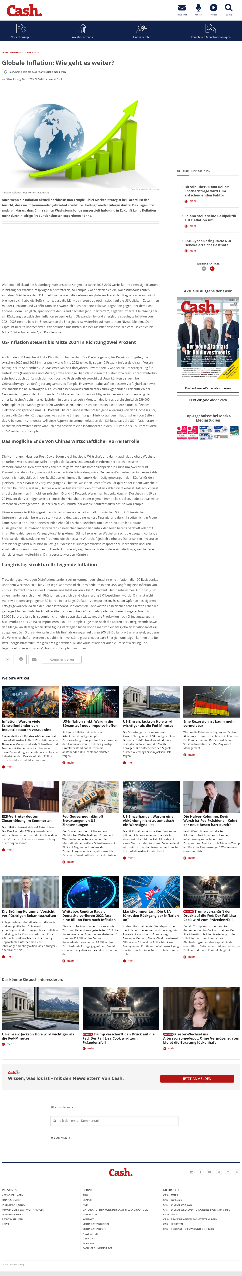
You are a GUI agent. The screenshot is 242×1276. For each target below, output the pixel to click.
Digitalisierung (12, 1214)
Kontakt (88, 1219)
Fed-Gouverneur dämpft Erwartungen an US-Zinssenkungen (82, 820)
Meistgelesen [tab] (200, 171)
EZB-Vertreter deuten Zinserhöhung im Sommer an (27, 818)
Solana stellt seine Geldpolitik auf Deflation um (210, 218)
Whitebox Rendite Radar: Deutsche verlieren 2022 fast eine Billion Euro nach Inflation (89, 915)
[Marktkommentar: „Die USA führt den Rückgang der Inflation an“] (151, 892)
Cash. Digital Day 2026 (177, 1204)
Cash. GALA (170, 1214)
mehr (192, 201)
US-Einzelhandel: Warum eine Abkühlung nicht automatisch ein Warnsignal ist (148, 820)
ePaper (87, 1200)
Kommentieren (62, 659)
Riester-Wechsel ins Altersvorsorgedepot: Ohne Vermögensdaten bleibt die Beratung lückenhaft (201, 1038)
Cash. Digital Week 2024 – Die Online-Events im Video (196, 1209)
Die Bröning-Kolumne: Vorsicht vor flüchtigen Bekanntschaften (29, 913)
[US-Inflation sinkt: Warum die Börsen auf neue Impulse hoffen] (90, 702)
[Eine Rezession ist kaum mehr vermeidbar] (211, 702)
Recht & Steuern (12, 1219)
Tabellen (89, 1243)
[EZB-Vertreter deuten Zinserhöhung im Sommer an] (30, 797)
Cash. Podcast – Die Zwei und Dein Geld (188, 1229)
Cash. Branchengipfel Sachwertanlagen (190, 1219)
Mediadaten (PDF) (94, 1229)
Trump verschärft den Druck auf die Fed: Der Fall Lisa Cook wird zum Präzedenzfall (209, 915)
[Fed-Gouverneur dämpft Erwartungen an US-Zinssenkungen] (90, 797)
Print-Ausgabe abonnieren (208, 400)
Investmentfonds (82, 37)
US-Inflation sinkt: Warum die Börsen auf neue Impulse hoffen (90, 723)
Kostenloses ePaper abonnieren (208, 388)
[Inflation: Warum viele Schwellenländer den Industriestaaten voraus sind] (30, 702)
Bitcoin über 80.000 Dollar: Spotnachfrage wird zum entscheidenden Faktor (207, 191)
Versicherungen (21, 37)
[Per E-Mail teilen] (34, 659)
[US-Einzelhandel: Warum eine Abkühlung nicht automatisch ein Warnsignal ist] (151, 797)
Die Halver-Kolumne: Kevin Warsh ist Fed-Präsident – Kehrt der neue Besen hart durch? (210, 820)
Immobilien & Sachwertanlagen (211, 37)
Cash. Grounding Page (97, 1248)
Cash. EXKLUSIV (172, 1200)
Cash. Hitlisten (173, 1224)
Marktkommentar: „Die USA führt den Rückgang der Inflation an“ (151, 915)
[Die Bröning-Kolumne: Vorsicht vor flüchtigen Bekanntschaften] (30, 892)
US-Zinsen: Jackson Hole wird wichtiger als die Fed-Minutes (148, 723)
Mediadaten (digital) (96, 1224)
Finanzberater (142, 37)
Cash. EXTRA (170, 1195)
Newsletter (90, 1233)
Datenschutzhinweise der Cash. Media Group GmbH (116, 1209)
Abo (85, 1195)
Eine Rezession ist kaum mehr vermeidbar (209, 723)
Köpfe (5, 1224)
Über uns (89, 1238)
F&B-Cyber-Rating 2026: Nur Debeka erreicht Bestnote (208, 242)
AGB (85, 1204)
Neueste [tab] (183, 171)
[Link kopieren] (7, 659)
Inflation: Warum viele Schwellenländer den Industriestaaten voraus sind (26, 725)
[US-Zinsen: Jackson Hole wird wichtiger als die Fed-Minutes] (151, 702)
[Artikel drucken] (21, 659)
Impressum (90, 1214)
